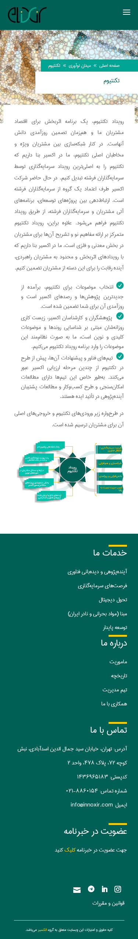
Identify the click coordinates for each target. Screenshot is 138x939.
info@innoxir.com (92, 805)
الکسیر (42, 929)
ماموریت (118, 662)
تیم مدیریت (115, 690)
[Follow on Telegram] (91, 889)
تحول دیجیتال (113, 600)
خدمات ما (110, 553)
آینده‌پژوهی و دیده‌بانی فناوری (97, 572)
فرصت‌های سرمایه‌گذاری (102, 586)
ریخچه (117, 676)
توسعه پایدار (115, 627)
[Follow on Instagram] (117, 889)
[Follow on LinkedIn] (104, 889)
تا (125, 676)
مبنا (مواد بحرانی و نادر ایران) (97, 614)
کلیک (69, 850)
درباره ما (114, 643)
